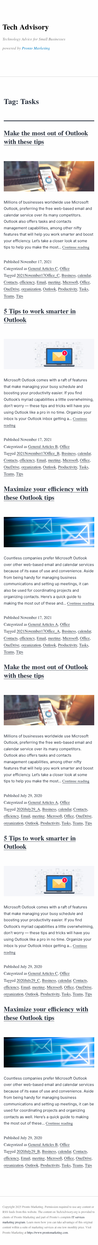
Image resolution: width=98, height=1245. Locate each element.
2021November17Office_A (38, 631)
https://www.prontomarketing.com (47, 1232)
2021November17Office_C (38, 275)
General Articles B (43, 446)
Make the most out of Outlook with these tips (46, 137)
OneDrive (11, 288)
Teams (9, 295)
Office (65, 268)
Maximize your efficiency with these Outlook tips (46, 493)
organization (31, 288)
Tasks (83, 288)
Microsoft (70, 282)
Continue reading (75, 247)
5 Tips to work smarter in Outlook (40, 315)
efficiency (27, 282)
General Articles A (43, 624)
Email (41, 282)
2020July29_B (28, 1151)
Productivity (67, 288)
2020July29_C (28, 980)
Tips (19, 295)
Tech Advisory (26, 26)
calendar (84, 275)
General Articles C (43, 268)
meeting (54, 282)
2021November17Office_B (38, 453)
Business (69, 275)
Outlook (49, 288)
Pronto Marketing (36, 48)
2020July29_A (28, 809)
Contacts (11, 282)
